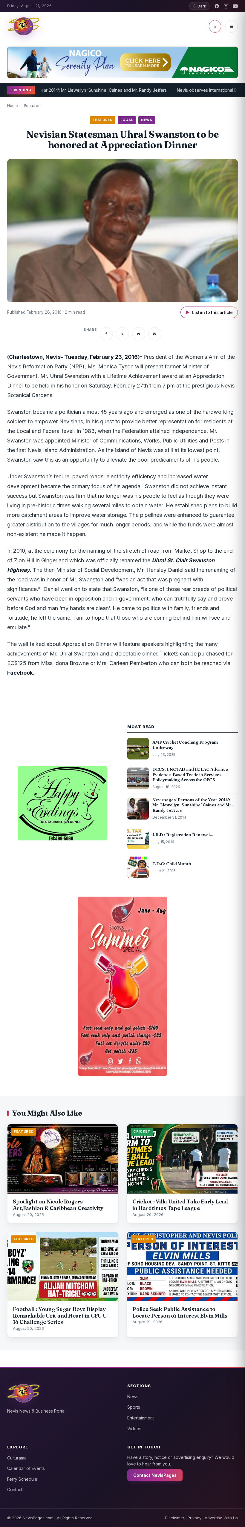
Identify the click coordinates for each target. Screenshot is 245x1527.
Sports (133, 1407)
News (132, 1396)
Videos (134, 1428)
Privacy (194, 1517)
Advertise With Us (221, 1517)
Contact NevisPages (155, 1475)
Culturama (17, 1457)
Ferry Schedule (22, 1479)
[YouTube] (235, 6)
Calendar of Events (26, 1468)
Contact (14, 1489)
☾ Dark (199, 6)
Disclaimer (174, 1517)
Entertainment (140, 1417)
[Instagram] (226, 6)
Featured (32, 105)
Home (12, 105)
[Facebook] (216, 6)
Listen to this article (209, 312)
